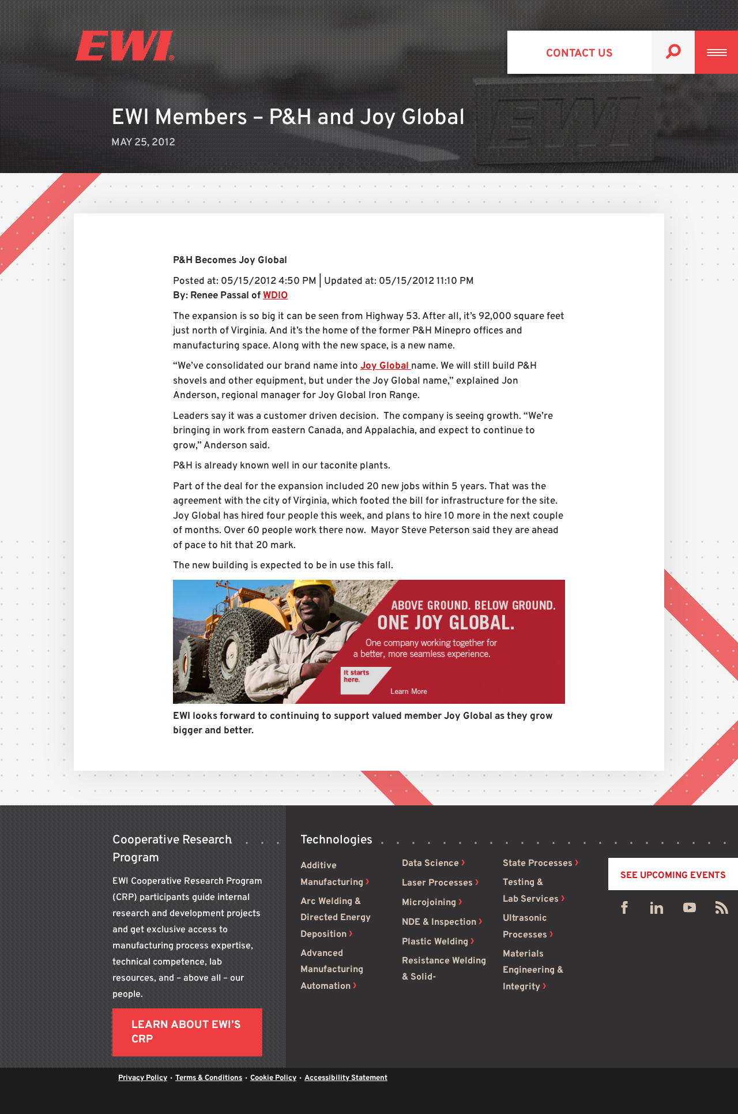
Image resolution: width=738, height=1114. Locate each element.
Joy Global (385, 366)
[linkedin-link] (656, 910)
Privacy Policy (142, 1078)
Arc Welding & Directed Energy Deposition (335, 918)
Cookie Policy (273, 1078)
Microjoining (429, 903)
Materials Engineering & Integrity (533, 970)
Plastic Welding (435, 942)
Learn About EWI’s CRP (186, 1032)
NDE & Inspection (439, 922)
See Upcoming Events (673, 876)
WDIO (275, 296)
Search (673, 52)
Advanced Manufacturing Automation (331, 970)
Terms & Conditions (208, 1078)
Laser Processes (437, 883)
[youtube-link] (689, 910)
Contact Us (579, 54)
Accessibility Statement (345, 1078)
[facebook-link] (624, 910)
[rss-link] (722, 910)
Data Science (430, 863)
